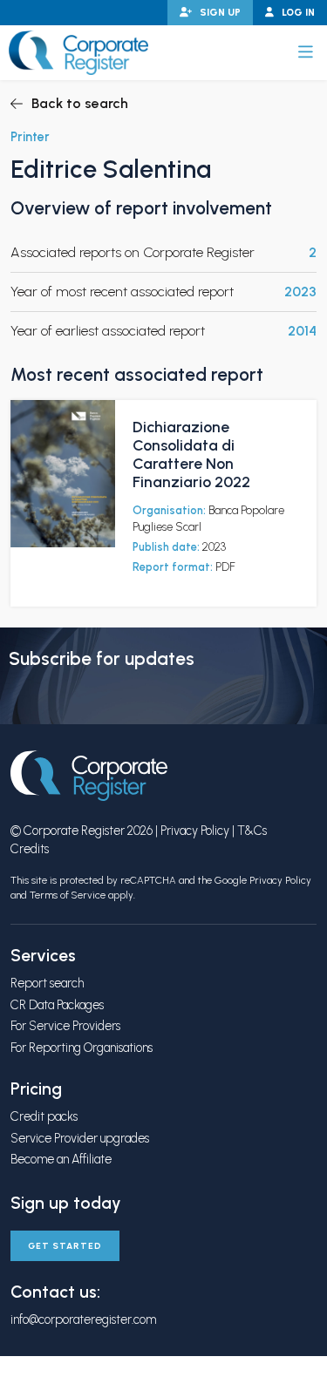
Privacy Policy (194, 830)
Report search (47, 983)
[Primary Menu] (305, 52)
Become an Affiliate (61, 1159)
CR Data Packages (57, 1005)
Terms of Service (68, 895)
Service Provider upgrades (79, 1138)
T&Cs (252, 830)
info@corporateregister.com (83, 1319)
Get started (65, 1246)
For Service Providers (65, 1026)
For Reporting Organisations (81, 1047)
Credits (29, 849)
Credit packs (44, 1116)
